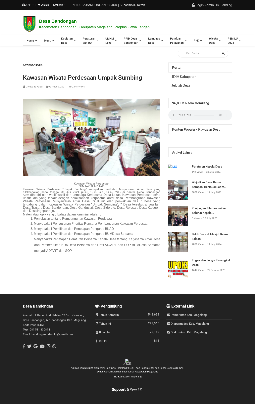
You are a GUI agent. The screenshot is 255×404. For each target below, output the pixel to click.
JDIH (28, 4)
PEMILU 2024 (233, 40)
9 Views (196, 218)
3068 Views (198, 192)
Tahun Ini (104, 324)
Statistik (58, 4)
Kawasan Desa (32, 64)
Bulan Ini (104, 332)
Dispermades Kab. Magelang (189, 324)
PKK (196, 40)
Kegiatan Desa (67, 40)
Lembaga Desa (154, 40)
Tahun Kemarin (108, 315)
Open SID (135, 389)
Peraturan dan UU (89, 40)
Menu (47, 40)
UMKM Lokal (109, 40)
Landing (226, 5)
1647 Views (198, 270)
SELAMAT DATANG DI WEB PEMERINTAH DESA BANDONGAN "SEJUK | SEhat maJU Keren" (74, 5)
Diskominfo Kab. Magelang (188, 332)
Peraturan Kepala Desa (207, 166)
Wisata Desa (213, 40)
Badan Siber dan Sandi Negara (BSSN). (162, 368)
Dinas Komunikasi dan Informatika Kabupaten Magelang (127, 371)
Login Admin (204, 5)
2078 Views (198, 244)
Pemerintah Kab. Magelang (188, 315)
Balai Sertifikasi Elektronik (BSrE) (117, 368)
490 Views (198, 172)
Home (30, 40)
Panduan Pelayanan (177, 40)
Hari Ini (102, 341)
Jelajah (44, 4)
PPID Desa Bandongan (131, 40)
